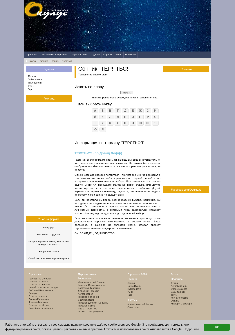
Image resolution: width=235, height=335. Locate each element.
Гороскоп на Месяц (39, 305)
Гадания (95, 54)
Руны (31, 86)
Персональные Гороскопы (54, 54)
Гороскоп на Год (86, 305)
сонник (55, 61)
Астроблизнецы (179, 286)
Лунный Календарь (39, 299)
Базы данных (178, 292)
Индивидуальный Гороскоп (92, 282)
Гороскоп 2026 (79, 54)
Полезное (130, 54)
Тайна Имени (35, 79)
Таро (30, 89)
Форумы (107, 54)
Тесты (174, 295)
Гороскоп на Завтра (39, 281)
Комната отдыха (179, 298)
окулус (33, 61)
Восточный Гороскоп (89, 288)
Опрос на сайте (179, 289)
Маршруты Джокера (181, 303)
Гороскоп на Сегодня (40, 278)
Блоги (118, 54)
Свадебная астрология (41, 308)
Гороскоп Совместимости (91, 285)
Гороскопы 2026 (137, 274)
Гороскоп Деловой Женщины (93, 303)
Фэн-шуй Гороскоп (38, 302)
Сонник (32, 76)
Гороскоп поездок (38, 296)
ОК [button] (217, 327)
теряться (67, 61)
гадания (44, 61)
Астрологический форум (140, 304)
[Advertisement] (144, 26)
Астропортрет (85, 294)
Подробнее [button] (191, 329)
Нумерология (35, 82)
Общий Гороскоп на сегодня (43, 287)
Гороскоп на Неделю (39, 284)
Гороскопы (31, 54)
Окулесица (133, 307)
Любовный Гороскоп (88, 291)
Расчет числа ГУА (87, 308)
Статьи (174, 283)
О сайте (175, 300)
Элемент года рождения (91, 311)
